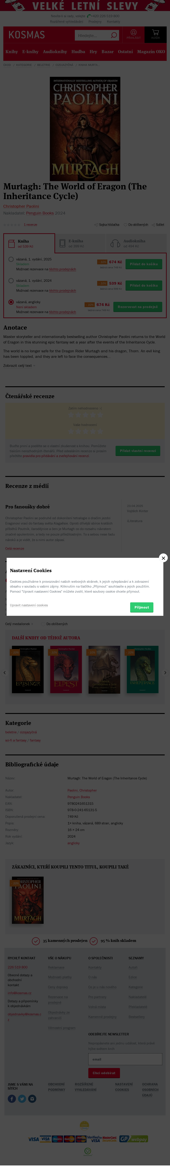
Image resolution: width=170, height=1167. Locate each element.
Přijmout (142, 607)
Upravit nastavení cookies (29, 605)
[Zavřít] (163, 557)
